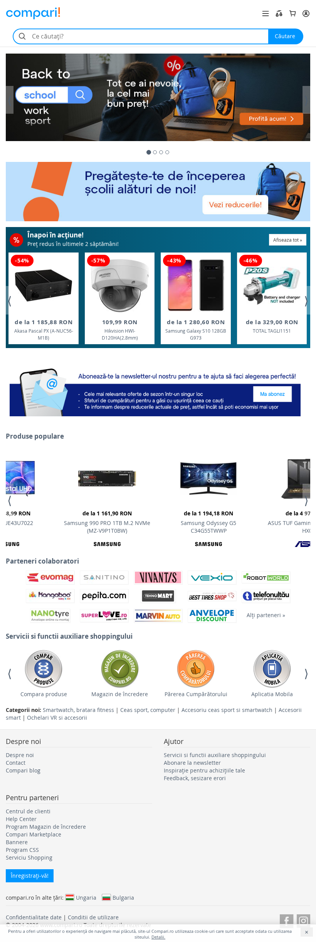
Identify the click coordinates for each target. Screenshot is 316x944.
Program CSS (22, 849)
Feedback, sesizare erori (195, 778)
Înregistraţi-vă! (30, 875)
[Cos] (292, 13)
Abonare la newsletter (192, 762)
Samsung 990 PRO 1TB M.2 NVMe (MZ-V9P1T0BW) (107, 522)
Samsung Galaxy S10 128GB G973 (195, 329)
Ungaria (86, 897)
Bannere (17, 842)
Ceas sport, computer (147, 709)
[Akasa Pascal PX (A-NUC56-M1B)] (43, 285)
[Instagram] (303, 920)
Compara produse (43, 694)
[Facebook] (286, 920)
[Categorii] (265, 13)
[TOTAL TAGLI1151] (272, 286)
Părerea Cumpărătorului (196, 694)
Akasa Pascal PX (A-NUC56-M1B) (43, 329)
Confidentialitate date (34, 917)
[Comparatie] (279, 13)
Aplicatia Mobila (272, 694)
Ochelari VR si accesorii (57, 717)
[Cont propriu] (306, 13)
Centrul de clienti (28, 811)
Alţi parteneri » (266, 615)
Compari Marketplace (33, 834)
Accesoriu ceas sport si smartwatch (227, 709)
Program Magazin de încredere (46, 826)
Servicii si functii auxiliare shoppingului (215, 755)
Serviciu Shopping (29, 857)
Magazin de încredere (119, 694)
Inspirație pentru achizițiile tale (204, 770)
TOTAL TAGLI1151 (272, 326)
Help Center (21, 819)
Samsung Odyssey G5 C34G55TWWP (208, 522)
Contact (15, 762)
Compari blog (23, 770)
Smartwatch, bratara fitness (78, 709)
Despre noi (20, 755)
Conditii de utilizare (93, 917)
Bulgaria (123, 897)
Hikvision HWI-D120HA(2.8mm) (120, 329)
